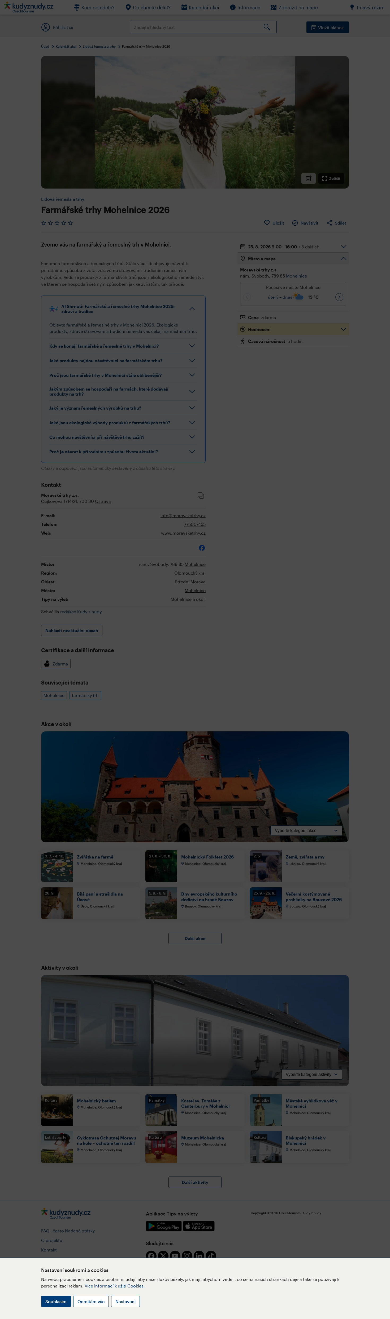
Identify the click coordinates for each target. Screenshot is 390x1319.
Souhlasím (56, 1301)
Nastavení (125, 1301)
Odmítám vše (91, 1301)
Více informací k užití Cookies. (115, 1285)
